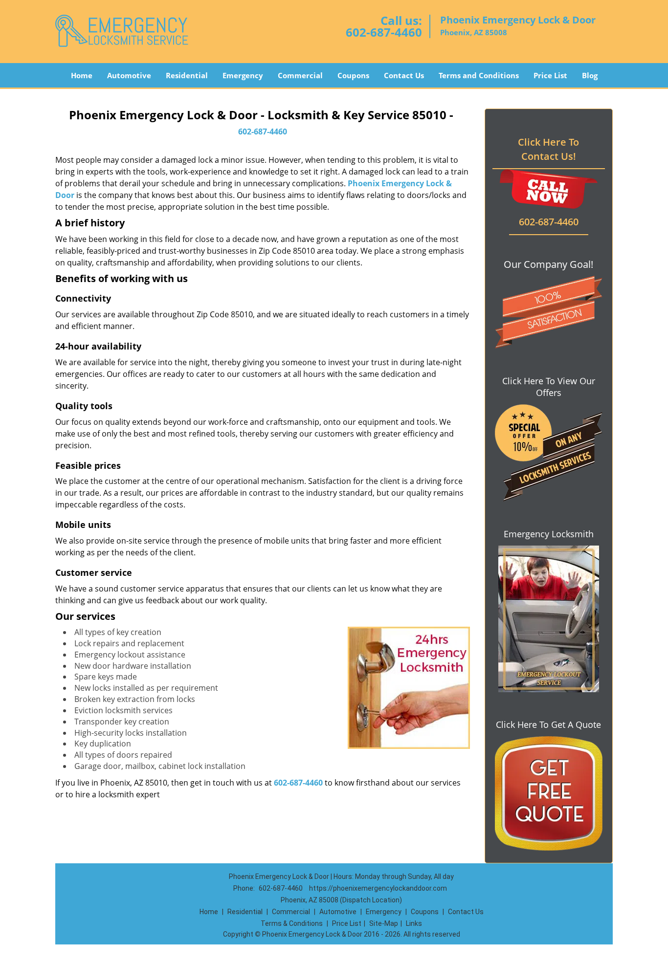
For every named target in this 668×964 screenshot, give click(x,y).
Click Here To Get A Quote (548, 724)
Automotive (129, 75)
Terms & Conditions (292, 923)
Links (414, 923)
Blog (590, 75)
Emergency (243, 75)
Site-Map (383, 923)
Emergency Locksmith (549, 534)
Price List (550, 75)
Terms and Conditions (479, 75)
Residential (187, 75)
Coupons (353, 75)
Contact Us (404, 75)
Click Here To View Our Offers (548, 386)
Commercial (300, 75)
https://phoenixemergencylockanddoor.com (378, 888)
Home (81, 75)
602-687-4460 (384, 32)
